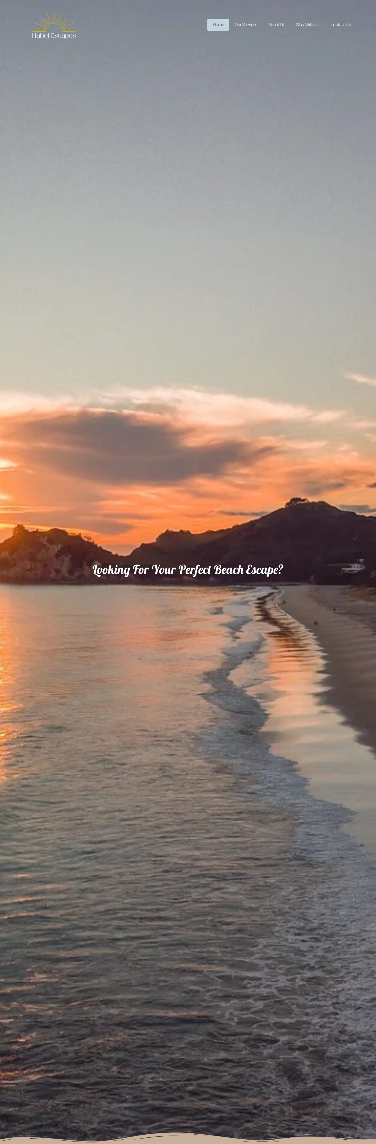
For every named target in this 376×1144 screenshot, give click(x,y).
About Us (276, 24)
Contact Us (341, 24)
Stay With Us (308, 24)
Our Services (246, 24)
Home (218, 24)
